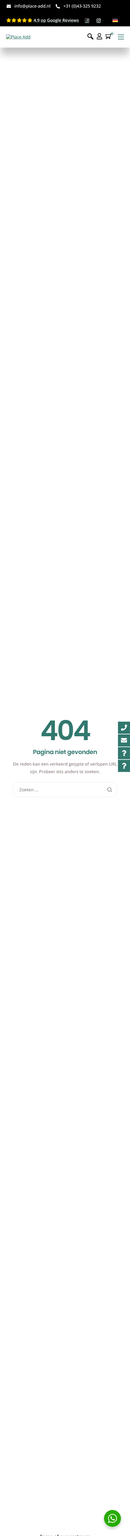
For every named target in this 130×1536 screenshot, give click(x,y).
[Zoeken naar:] (65, 790)
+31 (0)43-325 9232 (82, 6)
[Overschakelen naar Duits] (115, 20)
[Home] (18, 37)
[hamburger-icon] (121, 37)
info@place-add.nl (32, 6)
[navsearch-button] (90, 37)
